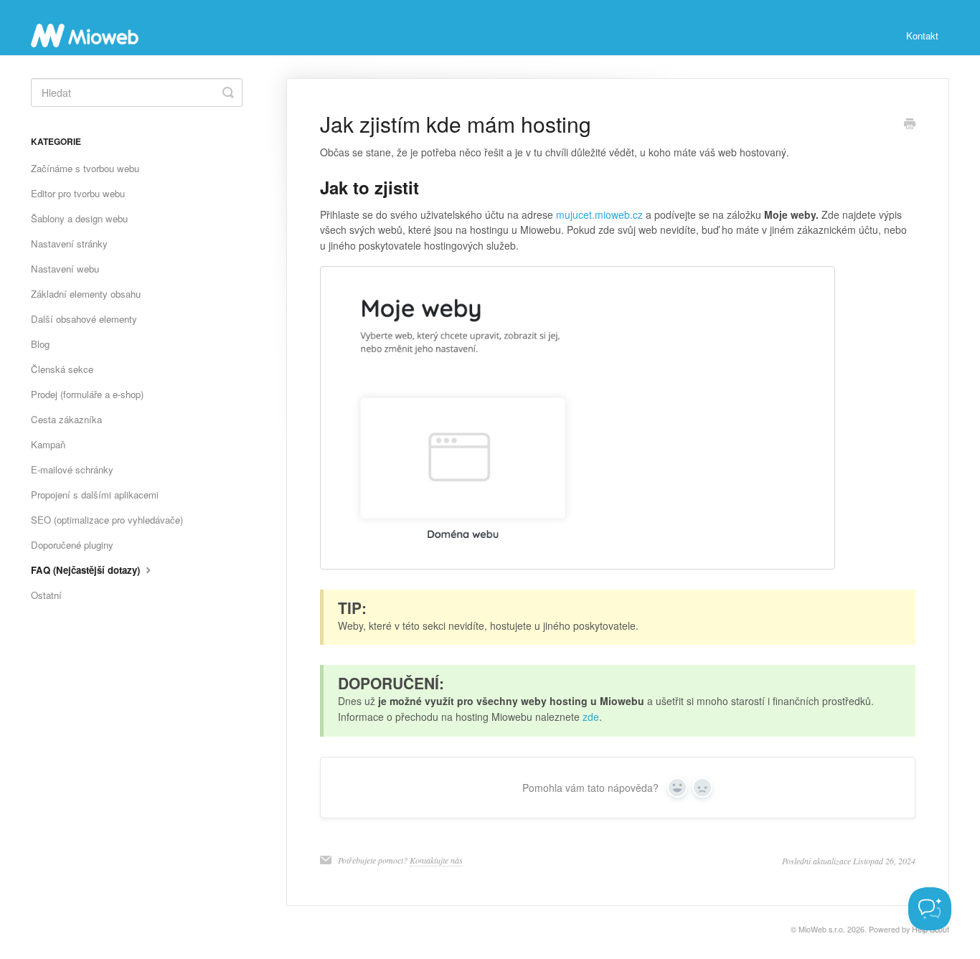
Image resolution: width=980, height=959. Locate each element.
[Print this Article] (909, 125)
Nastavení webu (65, 268)
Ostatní (46, 595)
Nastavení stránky (69, 243)
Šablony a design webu (79, 218)
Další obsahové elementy (84, 319)
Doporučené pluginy (72, 545)
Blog (40, 344)
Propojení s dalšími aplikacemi (95, 494)
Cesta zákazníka (66, 419)
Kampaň (48, 444)
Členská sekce (62, 369)
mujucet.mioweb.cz (599, 214)
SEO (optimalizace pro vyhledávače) (107, 519)
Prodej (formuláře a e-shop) (87, 394)
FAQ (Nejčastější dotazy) (87, 570)
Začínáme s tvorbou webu (85, 168)
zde (591, 716)
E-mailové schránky (72, 469)
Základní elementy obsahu (86, 294)
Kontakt (922, 35)
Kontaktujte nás (436, 860)
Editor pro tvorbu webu (78, 193)
